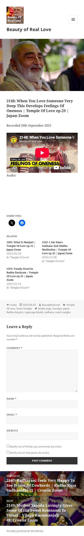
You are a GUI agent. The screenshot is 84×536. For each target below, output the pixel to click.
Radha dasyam (15, 312)
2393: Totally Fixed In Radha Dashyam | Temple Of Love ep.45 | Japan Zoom (22, 274)
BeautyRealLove (51, 305)
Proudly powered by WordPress (25, 531)
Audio (13, 305)
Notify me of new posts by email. (30, 452)
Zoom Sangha (24, 308)
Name (12, 398)
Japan (66, 308)
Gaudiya (57, 308)
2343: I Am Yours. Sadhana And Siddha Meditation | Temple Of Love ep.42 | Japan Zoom (57, 247)
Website (12, 430)
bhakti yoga (44, 308)
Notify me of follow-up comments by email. (36, 446)
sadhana (49, 312)
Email (12, 414)
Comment (14, 348)
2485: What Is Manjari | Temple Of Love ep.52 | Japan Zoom (21, 245)
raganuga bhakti (33, 312)
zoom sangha (63, 312)
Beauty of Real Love (29, 29)
